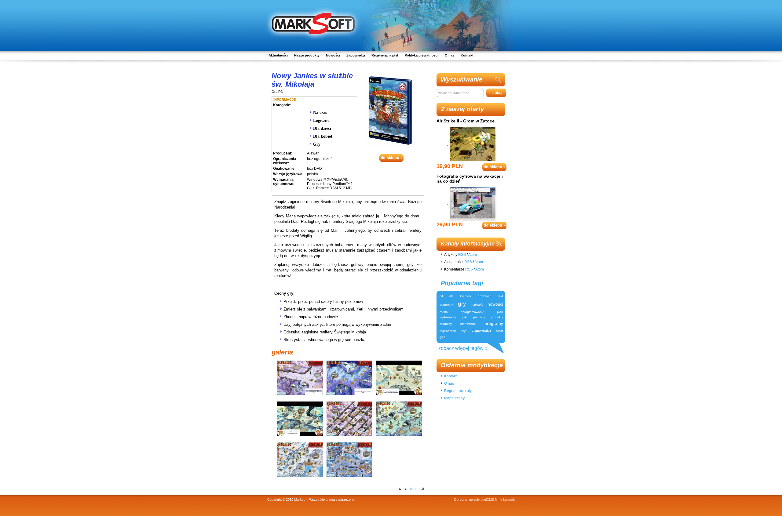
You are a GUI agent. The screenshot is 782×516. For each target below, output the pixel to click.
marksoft (477, 304)
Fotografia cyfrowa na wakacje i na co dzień (470, 179)
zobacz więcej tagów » (463, 348)
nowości (495, 304)
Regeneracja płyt (384, 55)
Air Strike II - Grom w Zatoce (466, 120)
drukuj (415, 489)
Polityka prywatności (421, 55)
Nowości (333, 55)
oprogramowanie (472, 312)
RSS (462, 255)
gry (462, 303)
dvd (500, 296)
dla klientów (460, 296)
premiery (479, 317)
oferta (444, 312)
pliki (464, 317)
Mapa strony (454, 398)
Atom (472, 255)
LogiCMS (487, 499)
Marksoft (300, 499)
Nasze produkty (307, 55)
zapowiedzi (481, 331)
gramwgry (446, 304)
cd (441, 296)
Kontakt (467, 55)
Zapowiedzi (355, 55)
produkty (497, 317)
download (484, 296)
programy (493, 323)
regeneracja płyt (453, 330)
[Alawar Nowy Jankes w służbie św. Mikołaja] (391, 110)
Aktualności (278, 55)
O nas (449, 55)
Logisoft (509, 499)
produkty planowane (458, 323)
